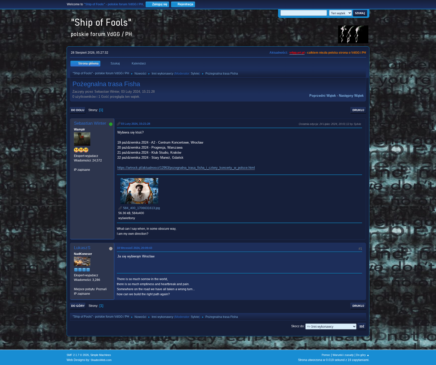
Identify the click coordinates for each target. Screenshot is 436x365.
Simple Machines (100, 354)
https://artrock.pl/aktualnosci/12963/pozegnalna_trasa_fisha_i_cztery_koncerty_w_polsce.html (186, 168)
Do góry (78, 305)
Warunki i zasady (343, 354)
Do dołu (77, 110)
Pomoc (326, 354)
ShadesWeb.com (101, 359)
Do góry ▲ (362, 354)
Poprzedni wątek (322, 95)
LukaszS (82, 247)
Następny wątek (351, 95)
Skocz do (297, 326)
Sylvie (195, 73)
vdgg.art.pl (297, 52)
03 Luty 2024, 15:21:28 (135, 123)
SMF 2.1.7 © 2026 (78, 354)
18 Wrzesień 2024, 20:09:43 (134, 247)
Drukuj (358, 110)
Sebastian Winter (90, 123)
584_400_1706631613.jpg (141, 208)
